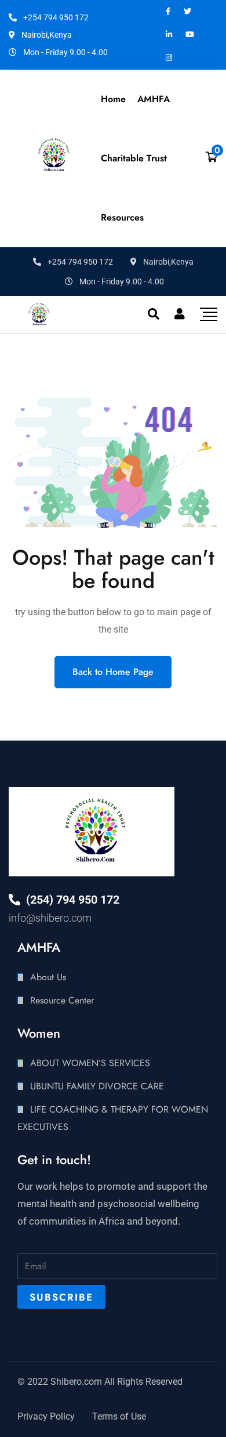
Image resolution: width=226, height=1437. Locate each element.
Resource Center (62, 1000)
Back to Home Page (113, 671)
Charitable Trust (134, 158)
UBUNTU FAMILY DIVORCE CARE (97, 1086)
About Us (48, 977)
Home (113, 99)
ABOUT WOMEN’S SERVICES (90, 1063)
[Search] (153, 314)
